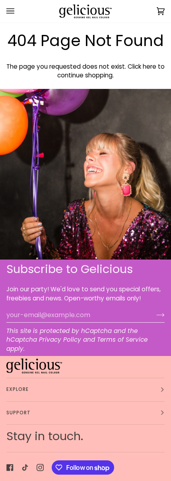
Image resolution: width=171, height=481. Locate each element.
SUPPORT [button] (18, 413)
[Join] (154, 314)
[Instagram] (40, 467)
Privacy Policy (60, 339)
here (149, 66)
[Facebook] (10, 467)
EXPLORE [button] (17, 389)
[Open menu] (18, 11)
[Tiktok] (25, 467)
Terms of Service (122, 339)
